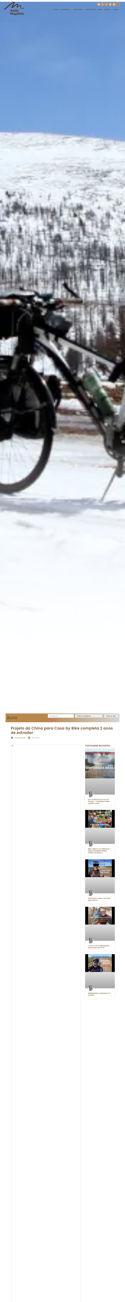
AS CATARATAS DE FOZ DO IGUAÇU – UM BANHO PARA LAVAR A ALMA (98, 801)
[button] (66, 9)
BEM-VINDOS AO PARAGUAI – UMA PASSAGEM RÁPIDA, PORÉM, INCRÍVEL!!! (99, 851)
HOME (55, 10)
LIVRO (100, 10)
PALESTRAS (91, 10)
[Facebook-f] (106, 4)
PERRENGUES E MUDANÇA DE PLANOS (99, 994)
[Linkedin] (114, 4)
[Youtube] (98, 4)
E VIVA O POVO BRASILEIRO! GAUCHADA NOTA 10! (98, 947)
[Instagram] (102, 4)
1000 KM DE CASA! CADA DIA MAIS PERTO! (99, 899)
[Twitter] (110, 4)
